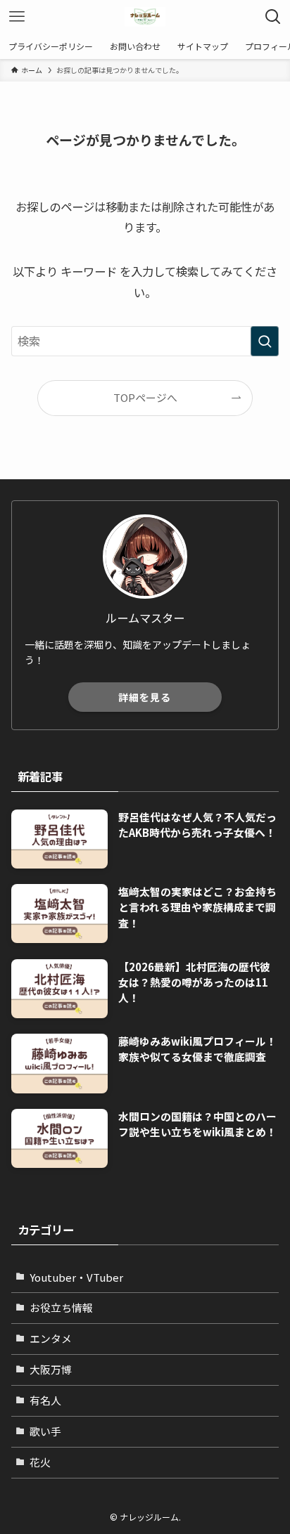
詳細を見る (144, 697)
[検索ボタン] (273, 17)
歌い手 (45, 1431)
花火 (40, 1462)
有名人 (45, 1400)
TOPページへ (145, 397)
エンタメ (51, 1338)
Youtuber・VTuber (76, 1277)
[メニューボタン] (17, 17)
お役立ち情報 (61, 1307)
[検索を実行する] (265, 341)
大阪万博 (51, 1369)
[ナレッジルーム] (145, 17)
